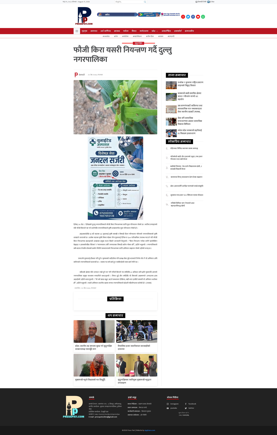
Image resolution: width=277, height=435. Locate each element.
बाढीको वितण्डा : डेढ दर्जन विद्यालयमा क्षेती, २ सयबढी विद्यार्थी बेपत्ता (186, 167)
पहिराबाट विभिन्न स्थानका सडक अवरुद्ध (184, 148)
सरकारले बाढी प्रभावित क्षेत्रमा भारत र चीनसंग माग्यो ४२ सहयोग (189, 96)
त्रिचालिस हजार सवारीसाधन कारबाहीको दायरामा (134, 347)
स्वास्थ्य (117, 31)
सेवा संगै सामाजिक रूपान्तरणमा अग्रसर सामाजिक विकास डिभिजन (190, 121)
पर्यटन (125, 31)
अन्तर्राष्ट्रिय (166, 31)
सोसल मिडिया (172, 397)
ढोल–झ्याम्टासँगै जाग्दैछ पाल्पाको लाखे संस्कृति (186, 186)
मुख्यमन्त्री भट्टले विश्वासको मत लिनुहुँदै (90, 380)
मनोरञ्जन (144, 31)
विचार (134, 31)
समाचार (94, 31)
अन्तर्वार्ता (178, 31)
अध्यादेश (107, 36)
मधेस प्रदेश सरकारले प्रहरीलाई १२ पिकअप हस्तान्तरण (190, 132)
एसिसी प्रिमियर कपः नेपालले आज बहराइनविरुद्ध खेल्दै (182, 204)
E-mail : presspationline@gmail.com (103, 416)
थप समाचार (115, 315)
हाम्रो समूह (132, 397)
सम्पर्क (91, 397)
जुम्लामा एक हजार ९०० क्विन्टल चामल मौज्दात (186, 195)
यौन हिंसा (150, 36)
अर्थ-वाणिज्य (106, 31)
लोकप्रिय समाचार (179, 142)
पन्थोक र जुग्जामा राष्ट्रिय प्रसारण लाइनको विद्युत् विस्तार (190, 84)
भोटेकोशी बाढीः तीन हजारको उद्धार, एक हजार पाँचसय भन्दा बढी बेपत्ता (186, 158)
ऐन (116, 36)
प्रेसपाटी (82, 75)
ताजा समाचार (177, 75)
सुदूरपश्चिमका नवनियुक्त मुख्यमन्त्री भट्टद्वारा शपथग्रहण (134, 381)
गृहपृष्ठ (84, 31)
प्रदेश (153, 31)
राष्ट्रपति (171, 36)
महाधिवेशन (138, 36)
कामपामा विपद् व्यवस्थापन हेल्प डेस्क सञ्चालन (186, 177)
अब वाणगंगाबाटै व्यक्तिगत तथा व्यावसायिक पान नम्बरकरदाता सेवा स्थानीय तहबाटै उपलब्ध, (190, 109)
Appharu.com (150, 430)
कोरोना (126, 36)
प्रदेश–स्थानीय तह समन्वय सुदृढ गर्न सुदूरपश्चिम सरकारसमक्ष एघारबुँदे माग (93, 347)
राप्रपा (161, 36)
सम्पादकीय (189, 31)
